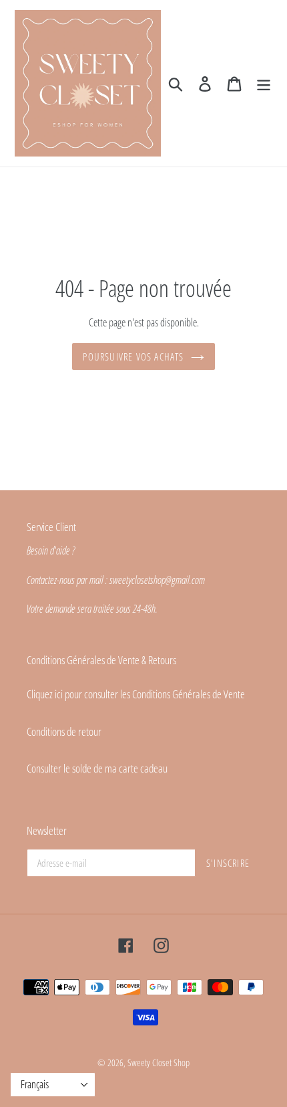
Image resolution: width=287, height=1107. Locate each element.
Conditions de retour (64, 731)
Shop (182, 1062)
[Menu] (263, 83)
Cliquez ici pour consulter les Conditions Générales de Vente (136, 694)
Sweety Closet (150, 1062)
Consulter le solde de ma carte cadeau (97, 768)
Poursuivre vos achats (133, 356)
